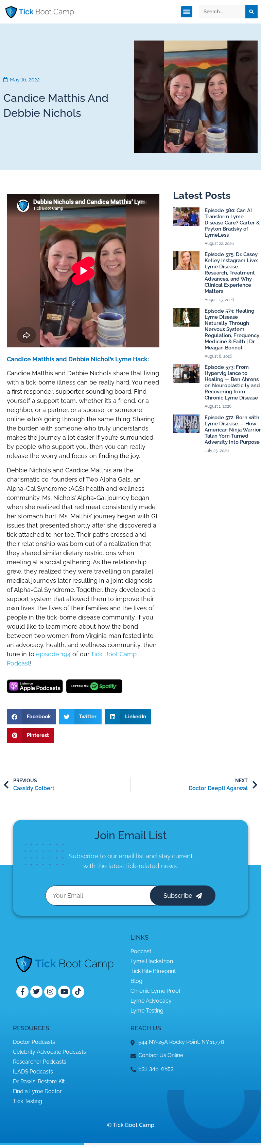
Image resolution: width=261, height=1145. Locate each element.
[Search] (251, 11)
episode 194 (53, 654)
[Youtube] (64, 992)
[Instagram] (50, 992)
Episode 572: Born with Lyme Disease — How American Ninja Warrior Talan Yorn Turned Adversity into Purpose (233, 429)
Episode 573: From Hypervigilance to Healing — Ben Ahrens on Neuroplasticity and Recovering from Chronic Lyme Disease (232, 382)
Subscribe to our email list (106, 856)
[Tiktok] (78, 992)
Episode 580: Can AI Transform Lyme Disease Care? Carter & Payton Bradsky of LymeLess (232, 222)
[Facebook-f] (22, 992)
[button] (186, 11)
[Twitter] (36, 992)
